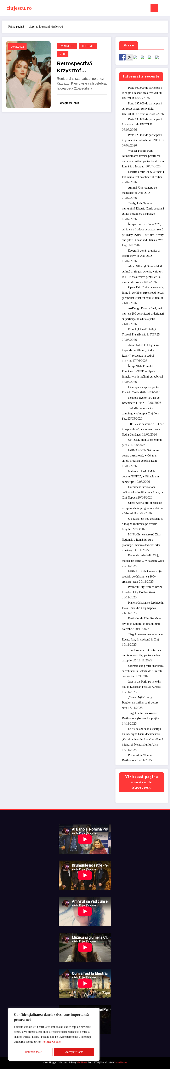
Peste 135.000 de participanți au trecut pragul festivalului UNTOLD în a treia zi (142, 109)
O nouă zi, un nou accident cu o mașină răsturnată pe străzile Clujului (142, 524)
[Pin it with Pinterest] (144, 59)
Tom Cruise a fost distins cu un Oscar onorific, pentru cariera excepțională (141, 655)
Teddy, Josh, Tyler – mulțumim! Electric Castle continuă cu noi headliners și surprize (143, 208)
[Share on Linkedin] (151, 59)
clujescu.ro (19, 8)
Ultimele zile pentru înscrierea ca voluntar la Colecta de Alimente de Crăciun (143, 671)
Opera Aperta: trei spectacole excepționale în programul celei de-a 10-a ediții (142, 508)
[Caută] (164, 9)
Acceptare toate (74, 1051)
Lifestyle (88, 46)
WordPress (81, 1062)
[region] (54, 1034)
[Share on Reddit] (137, 59)
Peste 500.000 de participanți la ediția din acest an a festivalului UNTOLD (142, 93)
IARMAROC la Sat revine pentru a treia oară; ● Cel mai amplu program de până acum (140, 455)
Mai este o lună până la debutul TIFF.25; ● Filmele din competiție (140, 476)
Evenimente (67, 46)
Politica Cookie (51, 1041)
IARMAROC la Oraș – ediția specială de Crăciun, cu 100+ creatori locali (142, 576)
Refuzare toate (33, 1051)
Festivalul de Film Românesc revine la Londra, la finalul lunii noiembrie (142, 624)
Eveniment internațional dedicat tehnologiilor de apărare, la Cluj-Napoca (142, 492)
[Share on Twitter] (129, 57)
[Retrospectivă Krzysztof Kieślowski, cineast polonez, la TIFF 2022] (28, 74)
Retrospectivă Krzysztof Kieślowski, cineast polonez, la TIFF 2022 (81, 67)
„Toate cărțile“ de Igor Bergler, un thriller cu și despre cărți (140, 702)
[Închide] (95, 1011)
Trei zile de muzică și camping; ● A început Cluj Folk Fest (140, 413)
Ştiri (63, 54)
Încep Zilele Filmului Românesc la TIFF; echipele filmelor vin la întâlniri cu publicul (142, 371)
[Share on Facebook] (122, 57)
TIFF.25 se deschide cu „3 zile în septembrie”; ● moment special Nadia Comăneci (143, 429)
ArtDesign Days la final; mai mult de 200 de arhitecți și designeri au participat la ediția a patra (143, 314)
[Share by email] (158, 59)
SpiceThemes (120, 1062)
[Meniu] (154, 8)
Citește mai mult (69, 103)
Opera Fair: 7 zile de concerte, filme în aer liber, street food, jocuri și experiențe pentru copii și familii (143, 292)
